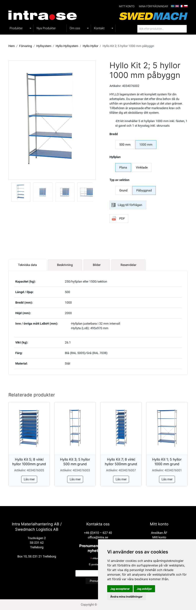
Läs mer (29, 479)
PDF (122, 218)
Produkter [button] (16, 28)
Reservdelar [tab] (128, 265)
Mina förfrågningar (153, 6)
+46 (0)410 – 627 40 (98, 533)
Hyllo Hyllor (90, 46)
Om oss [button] (75, 28)
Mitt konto (126, 6)
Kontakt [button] (99, 28)
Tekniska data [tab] (27, 265)
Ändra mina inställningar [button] (126, 596)
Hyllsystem (43, 46)
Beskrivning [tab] (65, 265)
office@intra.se (98, 537)
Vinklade (142, 167)
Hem (11, 46)
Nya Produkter (46, 28)
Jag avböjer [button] (144, 588)
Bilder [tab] (96, 265)
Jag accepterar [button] (120, 588)
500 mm (125, 144)
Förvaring (25, 46)
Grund (123, 190)
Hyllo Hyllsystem (67, 46)
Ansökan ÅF (159, 533)
